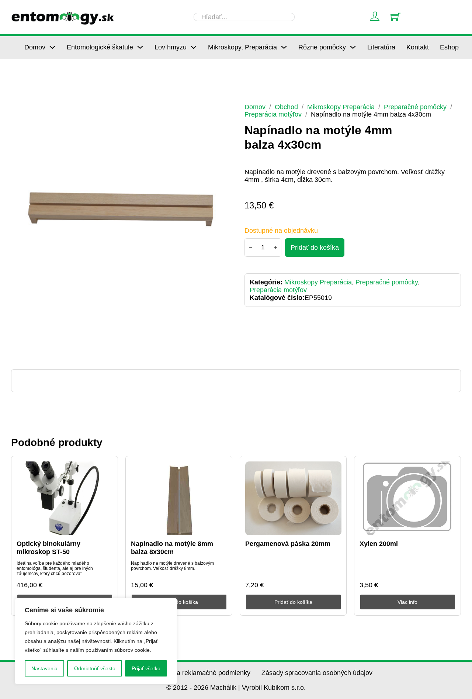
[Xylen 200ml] (408, 498)
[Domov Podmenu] (52, 47)
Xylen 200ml (379, 543)
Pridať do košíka (179, 602)
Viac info (407, 602)
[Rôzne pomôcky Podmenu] (353, 47)
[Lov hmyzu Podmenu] (193, 47)
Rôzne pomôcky (322, 47)
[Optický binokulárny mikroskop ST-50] (65, 498)
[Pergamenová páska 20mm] (293, 498)
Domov (34, 47)
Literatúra (381, 47)
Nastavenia (44, 668)
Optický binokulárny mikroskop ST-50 (48, 548)
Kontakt (417, 47)
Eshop (449, 47)
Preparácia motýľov (273, 114)
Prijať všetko (146, 668)
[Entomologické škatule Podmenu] (140, 47)
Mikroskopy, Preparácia (242, 47)
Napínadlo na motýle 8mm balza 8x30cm (172, 548)
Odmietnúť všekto (94, 668)
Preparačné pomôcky (415, 107)
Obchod (286, 107)
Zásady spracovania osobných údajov (316, 672)
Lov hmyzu (171, 47)
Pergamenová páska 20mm (287, 543)
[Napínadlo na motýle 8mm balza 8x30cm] (179, 498)
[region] (96, 641)
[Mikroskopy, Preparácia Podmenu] (284, 47)
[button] (218, 113)
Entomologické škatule (100, 47)
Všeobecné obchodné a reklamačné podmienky (180, 672)
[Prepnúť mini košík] (395, 17)
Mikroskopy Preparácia (341, 107)
